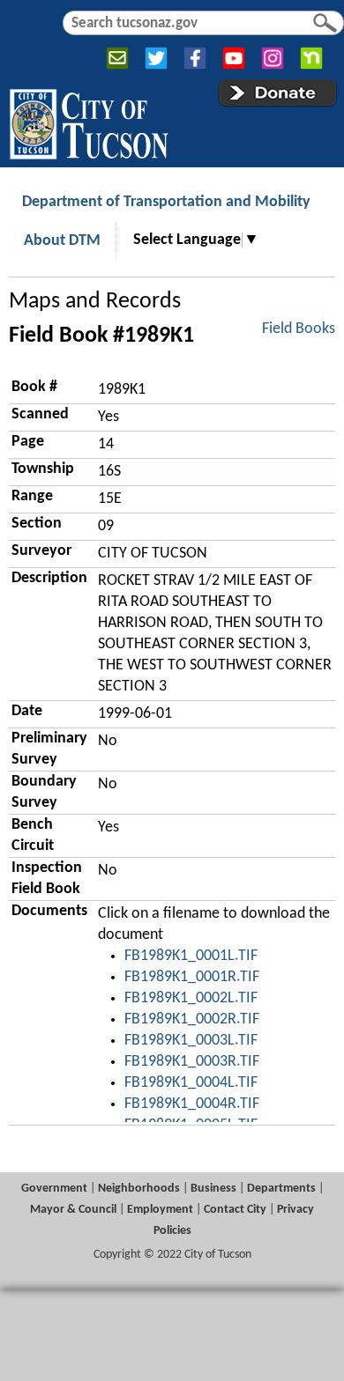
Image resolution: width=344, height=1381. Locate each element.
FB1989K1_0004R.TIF (191, 1104)
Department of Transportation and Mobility (166, 202)
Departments (281, 1188)
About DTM (62, 240)
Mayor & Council (73, 1209)
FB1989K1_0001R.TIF (191, 977)
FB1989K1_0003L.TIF (191, 1040)
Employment (160, 1209)
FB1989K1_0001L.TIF (191, 956)
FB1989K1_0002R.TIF (191, 1019)
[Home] (88, 120)
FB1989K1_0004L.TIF (191, 1082)
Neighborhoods (139, 1188)
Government (54, 1188)
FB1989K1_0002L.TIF (191, 998)
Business (213, 1188)
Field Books (298, 328)
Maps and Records (95, 302)
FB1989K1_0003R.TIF (191, 1061)
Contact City (235, 1209)
